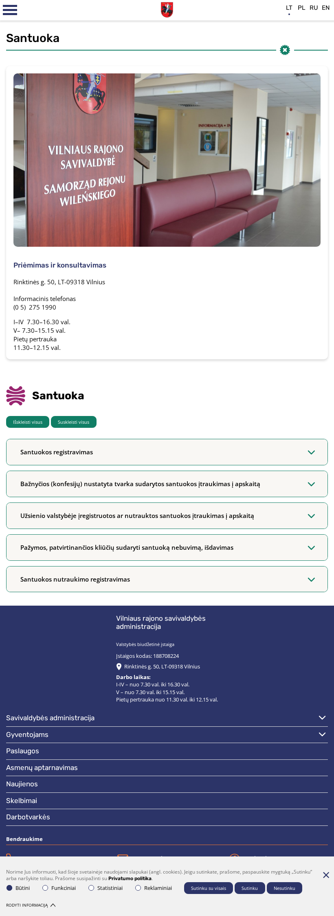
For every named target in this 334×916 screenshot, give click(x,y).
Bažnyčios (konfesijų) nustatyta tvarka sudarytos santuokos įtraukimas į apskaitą (140, 484)
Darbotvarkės (28, 817)
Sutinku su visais (208, 888)
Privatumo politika (130, 878)
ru (314, 7)
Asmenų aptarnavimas (42, 767)
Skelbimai (21, 801)
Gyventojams (27, 734)
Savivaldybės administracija (50, 718)
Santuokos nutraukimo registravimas (75, 579)
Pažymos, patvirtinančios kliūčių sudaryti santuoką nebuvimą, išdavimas (126, 547)
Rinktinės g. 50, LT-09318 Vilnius (162, 666)
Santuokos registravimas (56, 452)
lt (289, 7)
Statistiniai (110, 888)
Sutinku (250, 888)
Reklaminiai (158, 888)
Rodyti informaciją (27, 905)
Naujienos (22, 784)
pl (301, 7)
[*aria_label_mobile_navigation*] (10, 10)
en (326, 7)
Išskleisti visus (27, 422)
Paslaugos (22, 751)
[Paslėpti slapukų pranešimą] (326, 875)
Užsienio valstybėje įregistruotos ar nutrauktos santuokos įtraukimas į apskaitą (137, 515)
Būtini (22, 888)
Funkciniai (63, 888)
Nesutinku (284, 888)
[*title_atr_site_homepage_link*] (167, 9)
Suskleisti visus (73, 422)
